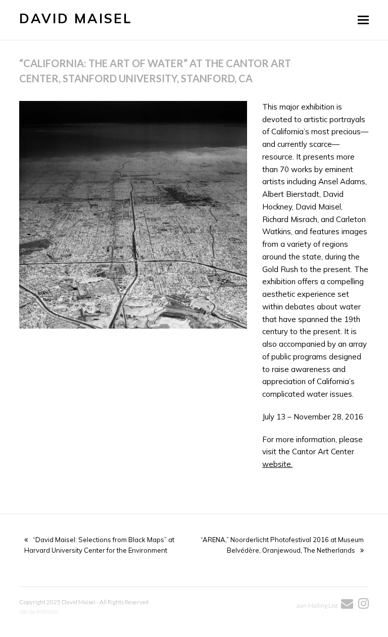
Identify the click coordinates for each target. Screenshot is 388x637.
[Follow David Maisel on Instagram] (361, 605)
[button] (363, 19)
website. (277, 464)
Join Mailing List (317, 605)
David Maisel (75, 18)
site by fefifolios (38, 611)
